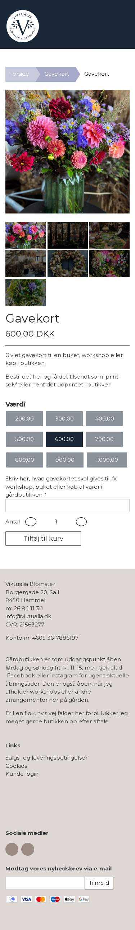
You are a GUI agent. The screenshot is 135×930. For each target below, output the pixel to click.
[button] (30, 521)
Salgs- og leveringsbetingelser (46, 757)
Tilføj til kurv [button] (43, 538)
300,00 (64, 418)
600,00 (64, 439)
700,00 (104, 439)
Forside (19, 73)
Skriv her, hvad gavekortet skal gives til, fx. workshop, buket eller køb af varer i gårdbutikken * (61, 486)
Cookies (16, 765)
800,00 (24, 459)
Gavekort (56, 73)
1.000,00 (107, 459)
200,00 (24, 418)
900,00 (65, 459)
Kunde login (22, 773)
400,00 (104, 418)
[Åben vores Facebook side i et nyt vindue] (11, 849)
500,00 (24, 439)
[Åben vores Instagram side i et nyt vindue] (27, 849)
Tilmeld (99, 882)
